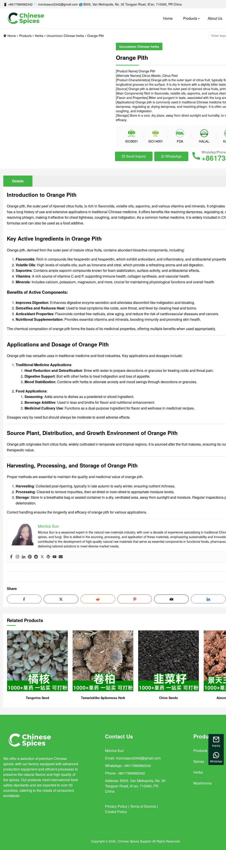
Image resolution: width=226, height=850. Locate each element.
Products (190, 18)
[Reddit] (36, 557)
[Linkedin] (24, 557)
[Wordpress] (48, 557)
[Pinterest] (30, 557)
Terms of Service (143, 806)
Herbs (39, 35)
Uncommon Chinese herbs (65, 35)
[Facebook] (11, 557)
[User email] (61, 557)
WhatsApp (173, 156)
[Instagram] (17, 557)
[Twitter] (42, 557)
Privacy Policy (116, 806)
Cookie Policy (116, 811)
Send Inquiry (136, 156)
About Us (215, 18)
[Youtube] (54, 557)
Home (168, 18)
